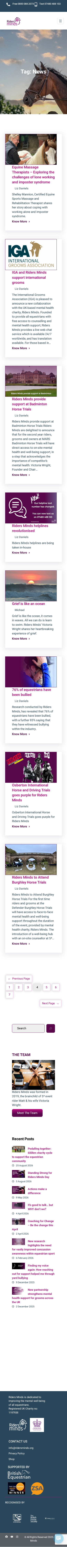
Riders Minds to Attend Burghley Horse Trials (30, 880)
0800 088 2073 (26, 4)
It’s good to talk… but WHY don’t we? (40, 1207)
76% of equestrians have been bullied (31, 692)
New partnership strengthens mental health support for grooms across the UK (32, 1296)
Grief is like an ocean (28, 603)
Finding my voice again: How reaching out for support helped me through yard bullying (33, 1272)
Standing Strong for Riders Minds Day (40, 1175)
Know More (19, 221)
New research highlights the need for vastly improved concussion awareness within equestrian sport (33, 1247)
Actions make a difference (37, 1191)
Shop (11, 1459)
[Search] (50, 1028)
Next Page (50, 1003)
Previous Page (19, 979)
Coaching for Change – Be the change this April (33, 1225)
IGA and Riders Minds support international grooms (29, 277)
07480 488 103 (52, 4)
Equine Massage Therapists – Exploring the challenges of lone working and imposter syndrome (33, 175)
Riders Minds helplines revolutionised (30, 528)
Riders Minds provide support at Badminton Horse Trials (29, 404)
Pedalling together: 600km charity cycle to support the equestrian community (32, 1155)
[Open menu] (60, 21)
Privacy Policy (17, 1453)
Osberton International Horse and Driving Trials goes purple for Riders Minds (31, 793)
